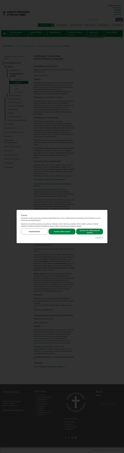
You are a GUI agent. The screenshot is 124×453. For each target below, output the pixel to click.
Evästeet (99, 238)
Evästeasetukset (34, 232)
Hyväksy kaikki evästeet (62, 232)
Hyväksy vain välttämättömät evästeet (89, 231)
